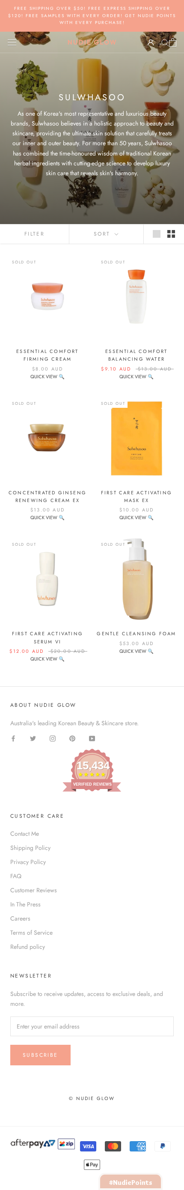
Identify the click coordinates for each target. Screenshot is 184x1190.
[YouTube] (92, 738)
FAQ (15, 876)
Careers (20, 918)
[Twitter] (33, 738)
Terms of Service (31, 932)
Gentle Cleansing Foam (136, 633)
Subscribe (40, 1055)
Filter (34, 234)
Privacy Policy (28, 862)
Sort (103, 234)
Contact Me (24, 833)
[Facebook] (13, 738)
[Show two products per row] (171, 234)
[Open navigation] (12, 42)
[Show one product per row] (156, 234)
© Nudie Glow (92, 1098)
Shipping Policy (30, 847)
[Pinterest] (72, 738)
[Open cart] (172, 42)
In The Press (25, 904)
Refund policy (27, 946)
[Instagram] (53, 738)
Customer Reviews (33, 890)
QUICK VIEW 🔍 (47, 376)
